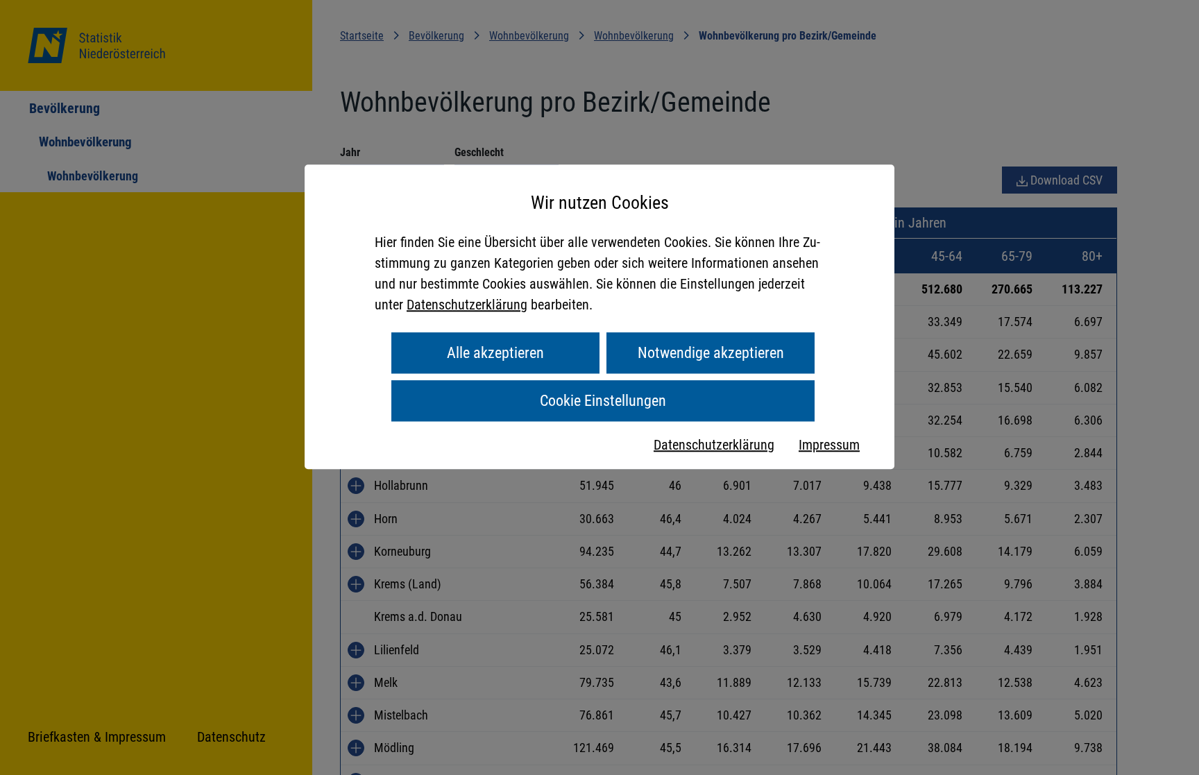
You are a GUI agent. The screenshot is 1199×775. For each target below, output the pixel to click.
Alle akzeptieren (495, 352)
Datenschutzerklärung (467, 304)
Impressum (829, 444)
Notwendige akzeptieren (711, 352)
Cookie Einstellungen (603, 400)
